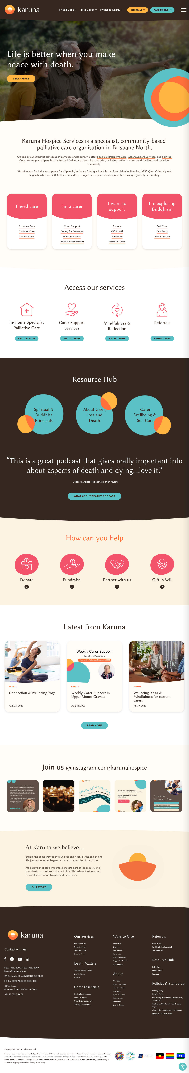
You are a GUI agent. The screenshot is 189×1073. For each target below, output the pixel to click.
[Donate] (26, 564)
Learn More (21, 78)
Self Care (162, 226)
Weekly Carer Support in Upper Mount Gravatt (90, 695)
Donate (117, 226)
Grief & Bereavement (72, 242)
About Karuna (162, 237)
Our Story (162, 231)
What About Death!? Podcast (94, 496)
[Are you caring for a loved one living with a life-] (166, 796)
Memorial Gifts (117, 242)
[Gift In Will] (162, 564)
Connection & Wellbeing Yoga (32, 693)
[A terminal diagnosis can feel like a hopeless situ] (94, 796)
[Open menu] (184, 10)
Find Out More (26, 338)
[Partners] (117, 564)
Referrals (162, 322)
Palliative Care (27, 226)
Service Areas (26, 237)
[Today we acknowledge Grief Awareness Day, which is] (23, 796)
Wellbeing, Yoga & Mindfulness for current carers (152, 697)
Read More (94, 725)
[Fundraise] (72, 564)
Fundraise (117, 237)
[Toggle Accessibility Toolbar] (182, 1066)
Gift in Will (117, 231)
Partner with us (117, 579)
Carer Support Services (141, 157)
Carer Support (72, 226)
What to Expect (72, 237)
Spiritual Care (27, 231)
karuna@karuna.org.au (15, 971)
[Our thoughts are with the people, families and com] (58, 796)
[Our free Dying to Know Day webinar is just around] (130, 796)
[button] (68, 10)
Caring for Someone (72, 231)
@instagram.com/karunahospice (106, 767)
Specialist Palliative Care (111, 157)
